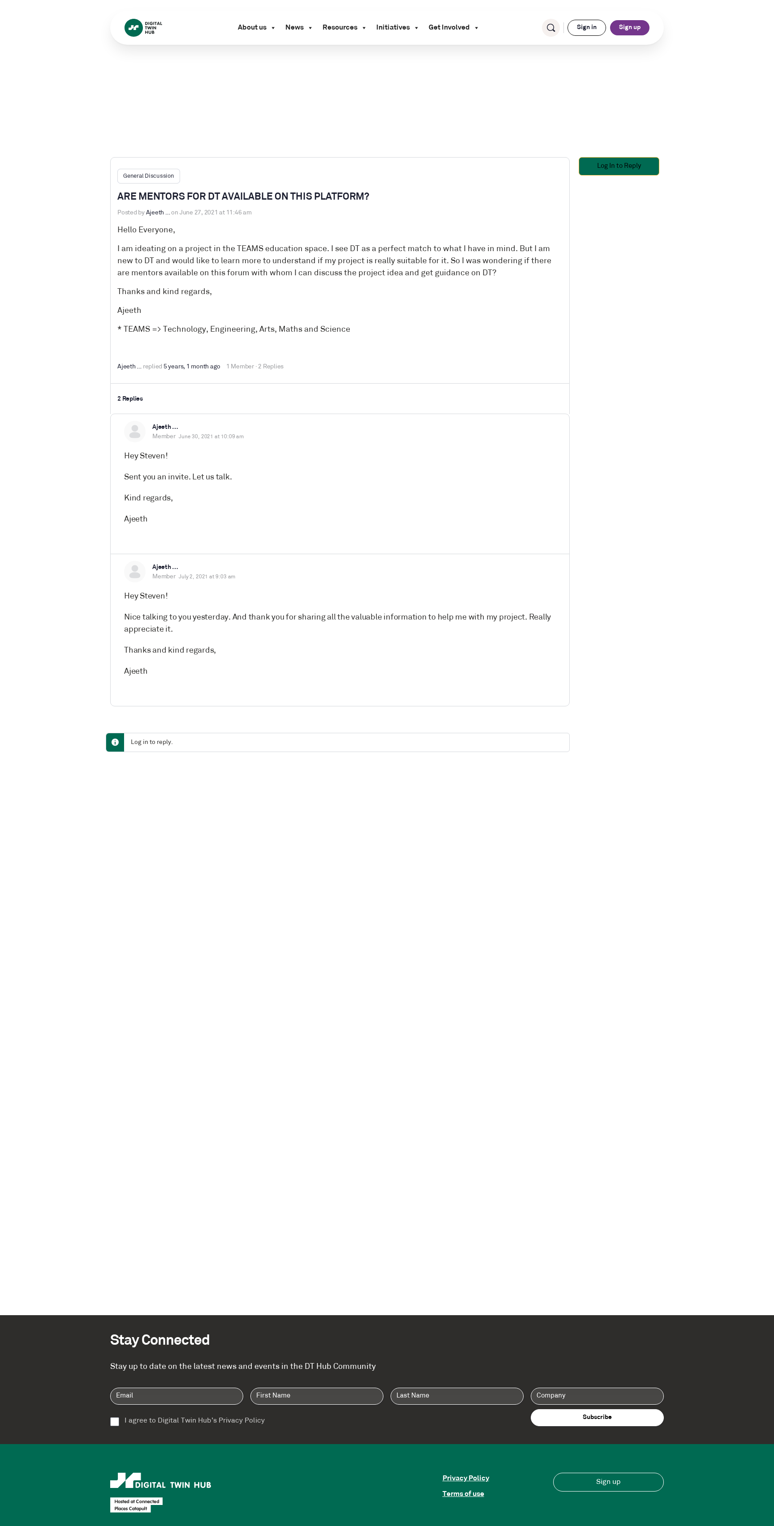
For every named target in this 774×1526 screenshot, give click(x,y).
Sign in (587, 27)
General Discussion (148, 176)
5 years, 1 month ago (191, 366)
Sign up (630, 27)
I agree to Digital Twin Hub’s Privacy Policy (195, 1420)
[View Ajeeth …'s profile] (135, 431)
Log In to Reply (619, 166)
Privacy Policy (466, 1478)
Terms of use (463, 1494)
